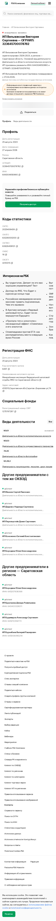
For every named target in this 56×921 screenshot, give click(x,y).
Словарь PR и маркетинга (15, 759)
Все (50, 422)
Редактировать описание (12, 98)
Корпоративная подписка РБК (17, 672)
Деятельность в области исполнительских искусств (26, 435)
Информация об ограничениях (18, 873)
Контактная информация (15, 861)
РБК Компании (18, 3)
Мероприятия (10, 741)
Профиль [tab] (6, 121)
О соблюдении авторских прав (18, 884)
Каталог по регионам (13, 770)
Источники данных (12, 833)
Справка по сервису (13, 810)
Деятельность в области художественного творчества (27, 445)
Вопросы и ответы (12, 844)
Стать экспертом (11, 678)
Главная (5, 26)
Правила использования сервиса (18, 793)
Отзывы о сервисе (12, 701)
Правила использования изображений (21, 799)
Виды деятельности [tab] (22, 121)
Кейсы (7, 730)
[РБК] (6, 3)
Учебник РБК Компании (14, 747)
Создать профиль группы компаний (19, 695)
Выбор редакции (11, 724)
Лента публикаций (12, 713)
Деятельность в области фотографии (19, 456)
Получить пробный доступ (15, 666)
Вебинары (8, 736)
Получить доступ (28, 204)
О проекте (8, 655)
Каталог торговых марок (15, 782)
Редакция (34, 861)
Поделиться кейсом (13, 689)
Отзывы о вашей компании (16, 684)
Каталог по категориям (14, 776)
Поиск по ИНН (10, 821)
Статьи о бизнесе (11, 753)
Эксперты (8, 718)
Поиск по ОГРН (11, 816)
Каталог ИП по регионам (15, 788)
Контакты (8, 805)
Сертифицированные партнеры (18, 707)
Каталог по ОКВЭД (12, 765)
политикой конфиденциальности (26, 907)
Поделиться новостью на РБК (17, 661)
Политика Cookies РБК (14, 850)
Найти (48, 13)
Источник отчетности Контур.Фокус (20, 839)
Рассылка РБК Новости (14, 867)
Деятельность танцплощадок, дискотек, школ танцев (27, 466)
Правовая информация (14, 878)
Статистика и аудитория (15, 827)
